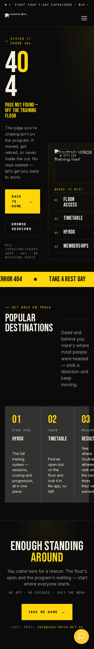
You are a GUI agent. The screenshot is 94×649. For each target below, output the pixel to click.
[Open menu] (84, 18)
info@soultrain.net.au (60, 627)
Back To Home (22, 201)
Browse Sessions (22, 226)
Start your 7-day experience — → (52, 4)
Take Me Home (47, 612)
